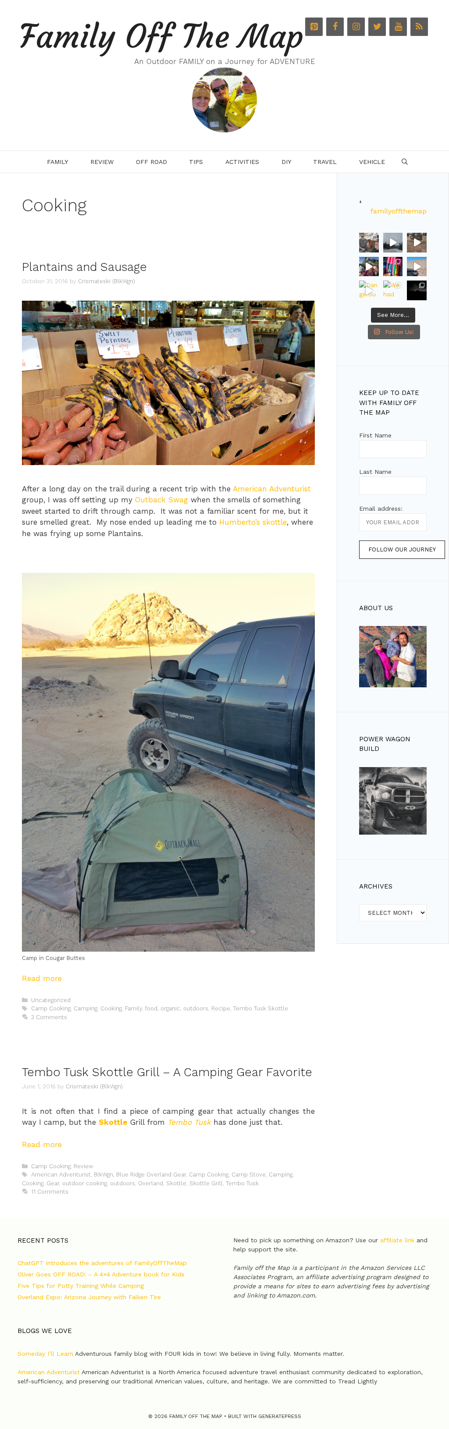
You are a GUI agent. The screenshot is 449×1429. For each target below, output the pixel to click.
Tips (196, 161)
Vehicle (372, 161)
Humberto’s (239, 522)
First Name (375, 435)
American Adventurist (272, 488)
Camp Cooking (51, 1008)
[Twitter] (377, 27)
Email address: (381, 508)
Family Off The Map (161, 37)
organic (170, 1008)
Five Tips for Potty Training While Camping (81, 1285)
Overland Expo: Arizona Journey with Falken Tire (89, 1297)
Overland (150, 1183)
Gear (52, 1183)
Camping (85, 1008)
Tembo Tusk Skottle (260, 1008)
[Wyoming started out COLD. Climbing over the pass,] (393, 242)
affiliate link (397, 1240)
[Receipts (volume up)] (417, 267)
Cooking (111, 1008)
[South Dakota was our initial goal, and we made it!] (369, 267)
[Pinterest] (314, 27)
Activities (242, 161)
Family (57, 161)
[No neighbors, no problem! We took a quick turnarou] (417, 290)
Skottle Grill (206, 1183)
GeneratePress (279, 1416)
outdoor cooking (84, 1183)
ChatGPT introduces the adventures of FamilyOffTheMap (102, 1262)
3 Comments (49, 1017)
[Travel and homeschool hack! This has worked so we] (393, 267)
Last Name (375, 471)
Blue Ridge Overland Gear (151, 1174)
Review (102, 161)
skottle (275, 522)
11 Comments (49, 1191)
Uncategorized (51, 1000)
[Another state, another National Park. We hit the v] (417, 242)
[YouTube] (398, 27)
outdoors (195, 1008)
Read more (42, 978)
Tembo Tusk (189, 1122)
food (151, 1008)
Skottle (113, 1122)
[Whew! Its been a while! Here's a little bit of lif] (369, 242)
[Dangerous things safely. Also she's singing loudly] (369, 290)
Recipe (220, 1008)
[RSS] (419, 27)
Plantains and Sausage (84, 267)
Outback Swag (161, 499)
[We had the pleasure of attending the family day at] (393, 290)
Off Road (151, 161)
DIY (286, 161)
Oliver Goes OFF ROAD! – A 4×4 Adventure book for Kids (101, 1274)
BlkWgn (103, 1174)
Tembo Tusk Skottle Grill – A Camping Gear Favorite (167, 1072)
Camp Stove (249, 1174)
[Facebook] (335, 27)
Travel (325, 161)
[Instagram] (356, 27)
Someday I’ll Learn (45, 1353)
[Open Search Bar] (404, 162)
